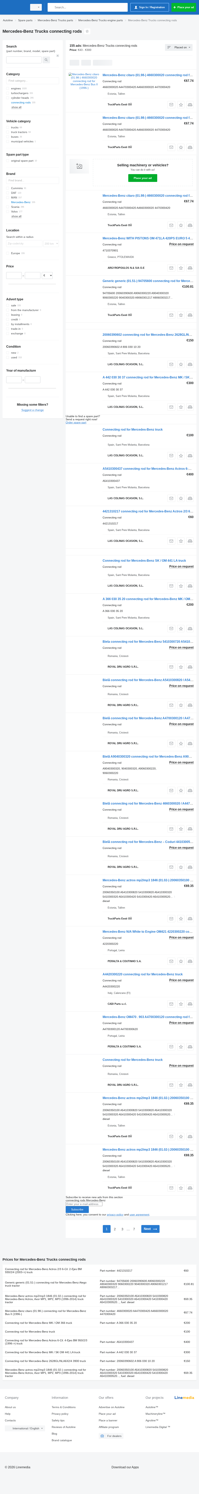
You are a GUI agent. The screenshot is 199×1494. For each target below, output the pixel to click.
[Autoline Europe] (14, 7)
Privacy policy (60, 1413)
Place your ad (143, 178)
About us (10, 1407)
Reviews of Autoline (64, 1427)
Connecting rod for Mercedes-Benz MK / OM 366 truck (38, 1322)
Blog (54, 1433)
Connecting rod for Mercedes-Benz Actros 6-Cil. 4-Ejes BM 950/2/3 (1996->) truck (46, 1342)
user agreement (139, 1214)
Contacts (10, 1420)
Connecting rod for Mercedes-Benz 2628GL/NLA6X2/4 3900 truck (45, 1361)
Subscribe (77, 1209)
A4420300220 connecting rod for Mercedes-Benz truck (143, 974)
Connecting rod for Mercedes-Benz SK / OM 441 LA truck (144, 560)
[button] (180, 104)
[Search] (51, 7)
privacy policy (115, 1214)
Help (7, 1413)
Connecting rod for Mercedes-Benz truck (133, 429)
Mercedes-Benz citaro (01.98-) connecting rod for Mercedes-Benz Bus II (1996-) (45, 1312)
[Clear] (57, 55)
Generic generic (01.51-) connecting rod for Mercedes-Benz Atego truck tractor (45, 1284)
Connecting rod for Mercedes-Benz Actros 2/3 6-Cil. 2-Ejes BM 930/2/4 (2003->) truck (43, 1270)
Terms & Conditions (64, 1407)
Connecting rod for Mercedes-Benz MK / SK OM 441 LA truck (42, 1352)
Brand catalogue (62, 1440)
